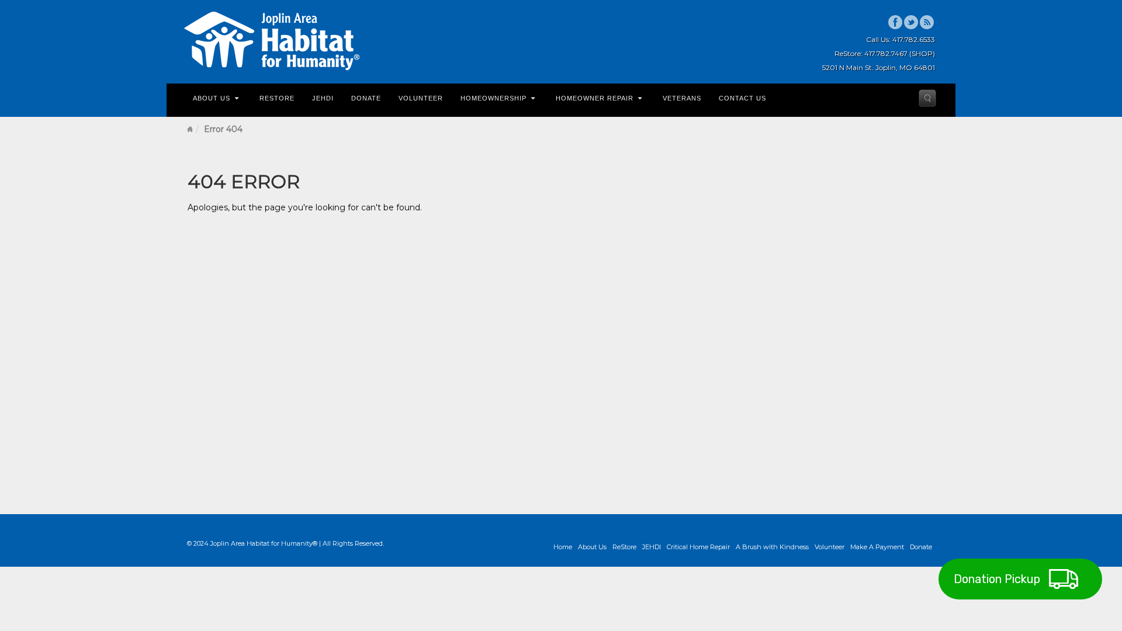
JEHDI (323, 98)
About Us (211, 98)
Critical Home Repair (698, 547)
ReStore (277, 98)
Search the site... (927, 98)
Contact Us (742, 98)
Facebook (895, 22)
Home (190, 129)
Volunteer (421, 98)
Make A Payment (877, 547)
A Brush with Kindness (772, 547)
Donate (366, 98)
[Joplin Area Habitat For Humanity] (271, 41)
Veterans (682, 98)
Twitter (911, 22)
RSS (927, 22)
